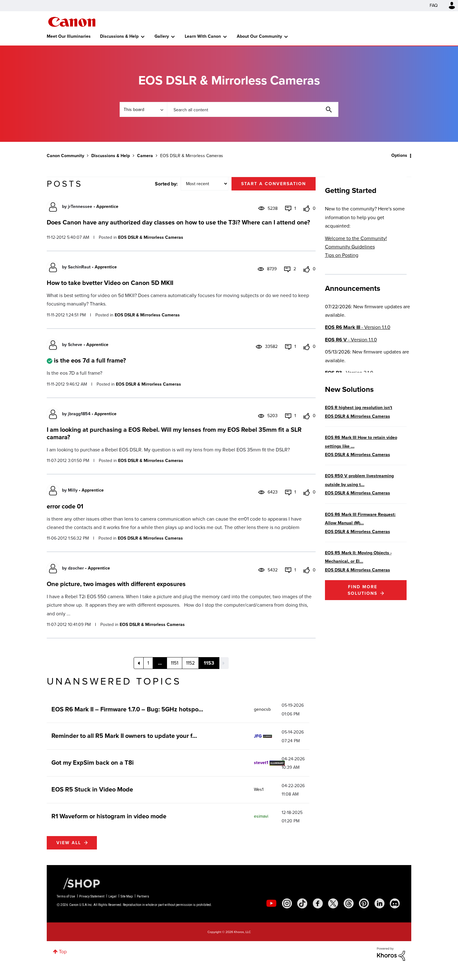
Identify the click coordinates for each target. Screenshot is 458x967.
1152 (190, 662)
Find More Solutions (362, 590)
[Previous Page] (139, 663)
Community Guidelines (350, 246)
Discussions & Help (119, 36)
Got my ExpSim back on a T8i (92, 762)
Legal (112, 896)
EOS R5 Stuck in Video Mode (92, 789)
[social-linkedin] (379, 903)
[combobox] (252, 109)
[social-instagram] (287, 903)
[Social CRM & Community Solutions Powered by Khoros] (391, 953)
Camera (145, 155)
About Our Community (259, 36)
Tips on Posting (341, 255)
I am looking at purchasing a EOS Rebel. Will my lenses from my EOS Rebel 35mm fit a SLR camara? (174, 433)
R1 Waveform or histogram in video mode (108, 816)
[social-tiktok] (302, 903)
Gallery (162, 36)
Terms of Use (66, 896)
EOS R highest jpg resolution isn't (358, 407)
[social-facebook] (318, 903)
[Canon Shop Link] (78, 883)
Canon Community (71, 22)
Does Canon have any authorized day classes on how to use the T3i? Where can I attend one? (178, 222)
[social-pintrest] (364, 903)
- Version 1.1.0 (357, 327)
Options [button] (399, 155)
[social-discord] (395, 903)
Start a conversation (273, 183)
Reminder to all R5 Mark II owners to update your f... (124, 735)
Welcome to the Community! (356, 238)
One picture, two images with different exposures (116, 584)
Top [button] (63, 951)
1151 (174, 662)
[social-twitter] (333, 903)
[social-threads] (349, 903)
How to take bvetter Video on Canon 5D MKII (110, 282)
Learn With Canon (203, 36)
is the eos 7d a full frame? (90, 360)
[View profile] (53, 207)
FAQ (434, 5)
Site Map (127, 896)
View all (68, 843)
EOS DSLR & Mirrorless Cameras (150, 237)
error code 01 (65, 506)
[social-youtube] (271, 903)
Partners (143, 896)
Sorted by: (166, 183)
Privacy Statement (91, 896)
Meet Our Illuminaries (69, 36)
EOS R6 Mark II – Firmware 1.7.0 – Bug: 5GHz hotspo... (127, 709)
